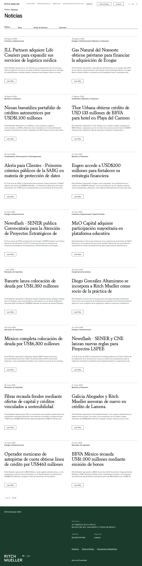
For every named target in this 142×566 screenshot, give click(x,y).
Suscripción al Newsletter (107, 549)
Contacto (118, 4)
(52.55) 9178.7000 (78, 538)
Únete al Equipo (104, 4)
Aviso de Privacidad (79, 560)
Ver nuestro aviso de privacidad (21, 549)
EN (133, 4)
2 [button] (7, 498)
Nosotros (31, 3)
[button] (4, 498)
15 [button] (13, 498)
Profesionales (43, 3)
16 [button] (15, 498)
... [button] (11, 498)
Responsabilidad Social (73, 3)
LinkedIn (97, 538)
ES (129, 4)
